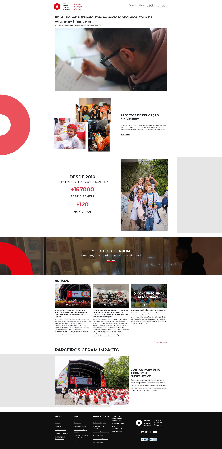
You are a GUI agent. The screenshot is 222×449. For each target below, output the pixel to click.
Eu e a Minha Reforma (100, 439)
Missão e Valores (60, 430)
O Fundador (59, 426)
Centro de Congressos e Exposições (162, 6)
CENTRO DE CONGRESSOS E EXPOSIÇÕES (118, 419)
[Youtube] (155, 432)
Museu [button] (141, 5)
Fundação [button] (132, 5)
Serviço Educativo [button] (150, 5)
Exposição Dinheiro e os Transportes (82, 436)
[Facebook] (151, 432)
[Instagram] (147, 432)
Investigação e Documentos (60, 438)
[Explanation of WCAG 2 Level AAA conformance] (153, 439)
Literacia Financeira (61, 433)
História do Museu (80, 426)
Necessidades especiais (101, 432)
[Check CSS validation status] (145, 439)
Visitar (76, 441)
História (57, 423)
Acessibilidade (118, 423)
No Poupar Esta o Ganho (99, 427)
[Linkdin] (142, 432)
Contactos (117, 431)
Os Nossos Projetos (99, 423)
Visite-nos (111, 261)
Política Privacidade (117, 427)
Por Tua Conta (98, 435)
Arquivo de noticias (160, 342)
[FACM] (68, 6)
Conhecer (77, 423)
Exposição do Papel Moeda (80, 431)
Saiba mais (125, 134)
